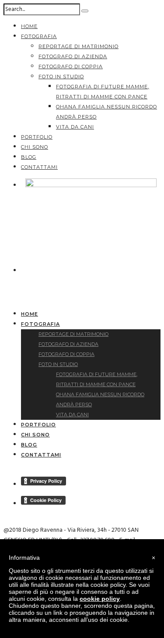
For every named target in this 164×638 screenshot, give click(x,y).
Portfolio (36, 137)
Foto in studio (61, 76)
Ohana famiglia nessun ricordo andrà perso (100, 399)
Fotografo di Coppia (70, 66)
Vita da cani (75, 127)
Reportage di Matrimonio (78, 46)
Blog (28, 157)
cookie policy (100, 598)
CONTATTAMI (39, 167)
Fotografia (39, 36)
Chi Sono (34, 147)
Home (29, 26)
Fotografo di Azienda (72, 56)
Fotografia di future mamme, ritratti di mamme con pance (96, 379)
